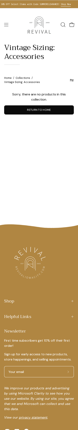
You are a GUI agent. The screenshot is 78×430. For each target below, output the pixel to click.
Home (8, 78)
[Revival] (39, 24)
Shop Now (64, 4)
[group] (39, 4)
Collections (23, 78)
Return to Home (39, 110)
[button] (63, 25)
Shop (9, 301)
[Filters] (71, 80)
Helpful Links (17, 316)
